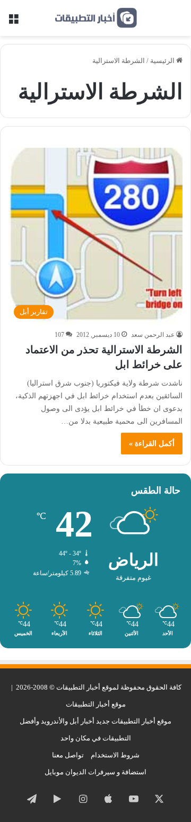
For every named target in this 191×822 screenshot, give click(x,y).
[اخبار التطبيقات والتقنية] (95, 18)
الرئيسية (163, 61)
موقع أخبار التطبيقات (96, 704)
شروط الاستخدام (115, 755)
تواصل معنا (68, 755)
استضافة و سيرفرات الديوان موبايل (95, 772)
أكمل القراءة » (152, 444)
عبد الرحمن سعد (153, 334)
